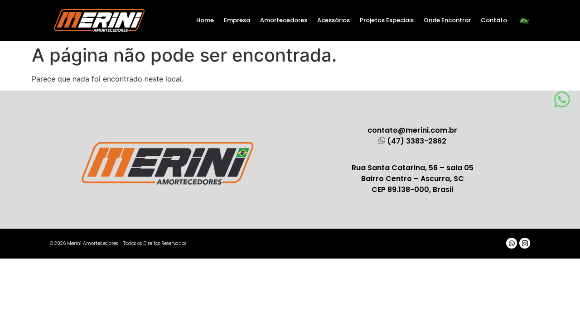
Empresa (237, 20)
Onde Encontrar (447, 20)
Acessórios (333, 20)
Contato (494, 20)
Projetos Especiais (387, 20)
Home (205, 20)
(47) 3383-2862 (416, 141)
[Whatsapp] (511, 243)
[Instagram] (524, 243)
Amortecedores (283, 20)
